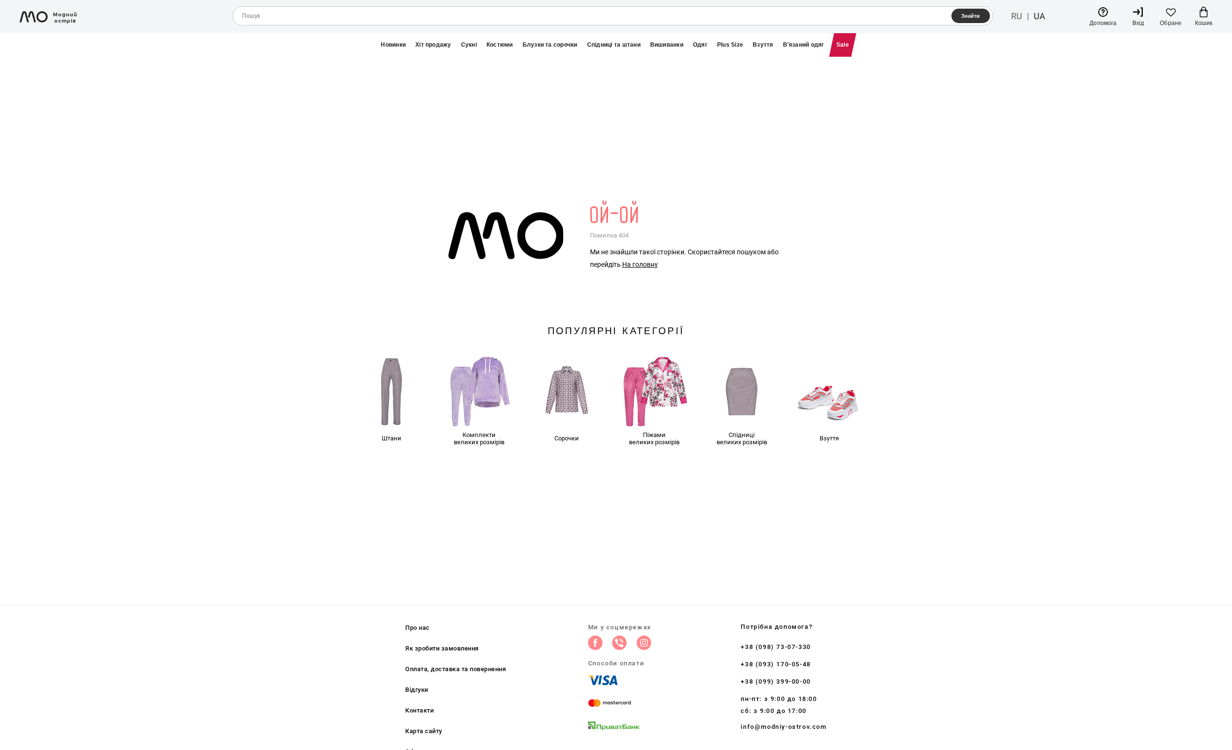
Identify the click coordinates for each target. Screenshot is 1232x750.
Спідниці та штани (614, 44)
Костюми (500, 44)
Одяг (700, 44)
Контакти (419, 710)
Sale (842, 44)
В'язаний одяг (803, 44)
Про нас (417, 627)
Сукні (469, 44)
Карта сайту (423, 731)
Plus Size (730, 44)
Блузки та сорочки (550, 44)
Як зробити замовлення (442, 648)
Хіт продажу (433, 44)
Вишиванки (666, 44)
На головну (640, 264)
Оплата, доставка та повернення (455, 669)
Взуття (763, 44)
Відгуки (416, 689)
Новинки (393, 44)
